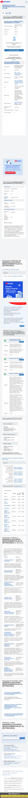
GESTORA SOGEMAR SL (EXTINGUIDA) (9, 560)
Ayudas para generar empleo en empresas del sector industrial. (15, 340)
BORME (12, 750)
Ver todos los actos (18, 486)
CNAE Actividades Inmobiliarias (9, 758)
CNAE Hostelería (17, 758)
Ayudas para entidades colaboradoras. (16, 373)
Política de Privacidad (6, 772)
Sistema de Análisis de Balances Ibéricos (10, 749)
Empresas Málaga (7, 764)
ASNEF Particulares (7, 750)
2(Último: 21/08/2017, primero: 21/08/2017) (18, 481)
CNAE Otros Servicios (7, 754)
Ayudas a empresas (15, 747)
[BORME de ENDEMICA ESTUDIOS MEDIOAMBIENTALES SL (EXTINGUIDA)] (10, 13)
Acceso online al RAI (7, 748)
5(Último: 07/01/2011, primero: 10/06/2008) (18, 474)
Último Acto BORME (6, 197)
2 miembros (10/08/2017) (17, 276)
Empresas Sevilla (15, 763)
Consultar (21, 341)
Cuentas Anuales (17, 750)
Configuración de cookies (6, 774)
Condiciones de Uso (19, 771)
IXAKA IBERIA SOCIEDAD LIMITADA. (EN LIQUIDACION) (9, 645)
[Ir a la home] (5, 1)
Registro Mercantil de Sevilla (18, 103)
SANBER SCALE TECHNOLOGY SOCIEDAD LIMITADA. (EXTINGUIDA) (9, 612)
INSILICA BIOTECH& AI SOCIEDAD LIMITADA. (8, 571)
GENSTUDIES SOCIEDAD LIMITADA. (9, 625)
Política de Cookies (13, 772)
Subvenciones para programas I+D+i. (16, 358)
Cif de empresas (13, 746)
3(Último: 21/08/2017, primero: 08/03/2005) (18, 468)
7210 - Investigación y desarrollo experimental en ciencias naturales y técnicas (19, 82)
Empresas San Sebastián (8, 763)
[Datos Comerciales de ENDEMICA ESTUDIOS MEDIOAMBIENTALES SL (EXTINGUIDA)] (7, 13)
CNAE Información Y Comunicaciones (10, 757)
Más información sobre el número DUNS (18, 73)
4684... (16, 72)
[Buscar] (26, 2)
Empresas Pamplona (17, 762)
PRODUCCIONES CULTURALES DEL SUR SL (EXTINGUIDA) (9, 658)
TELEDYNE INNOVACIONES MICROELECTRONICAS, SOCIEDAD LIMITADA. (8, 669)
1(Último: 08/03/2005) (18, 471)
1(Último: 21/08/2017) (18, 479)
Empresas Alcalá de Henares (8, 762)
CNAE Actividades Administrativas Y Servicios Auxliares (13, 755)
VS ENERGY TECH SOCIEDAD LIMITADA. (8, 598)
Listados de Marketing (7, 747)
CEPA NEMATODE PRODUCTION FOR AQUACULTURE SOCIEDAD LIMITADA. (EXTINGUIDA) (9, 634)
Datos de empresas (7, 746)
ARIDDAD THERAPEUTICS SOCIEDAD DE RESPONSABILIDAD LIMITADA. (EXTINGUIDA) (9, 583)
